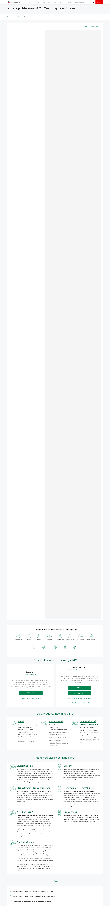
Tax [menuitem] (55, 2)
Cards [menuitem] (37, 2)
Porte (21, 721)
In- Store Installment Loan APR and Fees (79, 703)
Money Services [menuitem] (46, 2)
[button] (55, 891)
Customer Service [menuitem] (79, 2)
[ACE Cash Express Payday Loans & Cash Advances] (14, 2)
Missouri (20, 17)
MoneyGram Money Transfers (33, 788)
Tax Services (70, 812)
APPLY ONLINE (30, 693)
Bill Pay (68, 766)
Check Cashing (25, 766)
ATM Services (25, 812)
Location (14, 17)
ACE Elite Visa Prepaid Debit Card (89, 723)
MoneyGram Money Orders (79, 788)
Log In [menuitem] (98, 2)
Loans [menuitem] (29, 2)
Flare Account (56, 721)
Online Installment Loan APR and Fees (79, 698)
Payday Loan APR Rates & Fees (31, 698)
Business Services (26, 842)
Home (9, 17)
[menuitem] (88, 2)
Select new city (91, 26)
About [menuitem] (69, 2)
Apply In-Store (79, 693)
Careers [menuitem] (62, 2)
